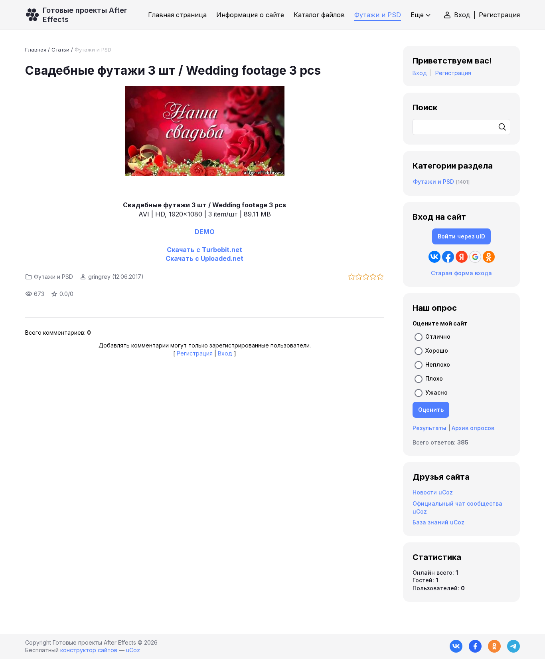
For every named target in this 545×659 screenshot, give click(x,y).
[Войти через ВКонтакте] (434, 257)
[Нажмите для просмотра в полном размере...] (204, 132)
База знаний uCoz (438, 522)
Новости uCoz (433, 492)
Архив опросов (473, 428)
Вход (462, 15)
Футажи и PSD (93, 49)
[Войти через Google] (475, 257)
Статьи (60, 49)
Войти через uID (461, 236)
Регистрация (499, 15)
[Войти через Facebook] (448, 257)
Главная (35, 49)
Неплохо (437, 364)
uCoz (133, 650)
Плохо (434, 378)
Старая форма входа (461, 273)
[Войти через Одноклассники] (489, 257)
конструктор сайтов (88, 650)
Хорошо (436, 350)
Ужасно (436, 392)
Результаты (429, 428)
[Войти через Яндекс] (462, 257)
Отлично (437, 336)
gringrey (99, 276)
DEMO (205, 232)
